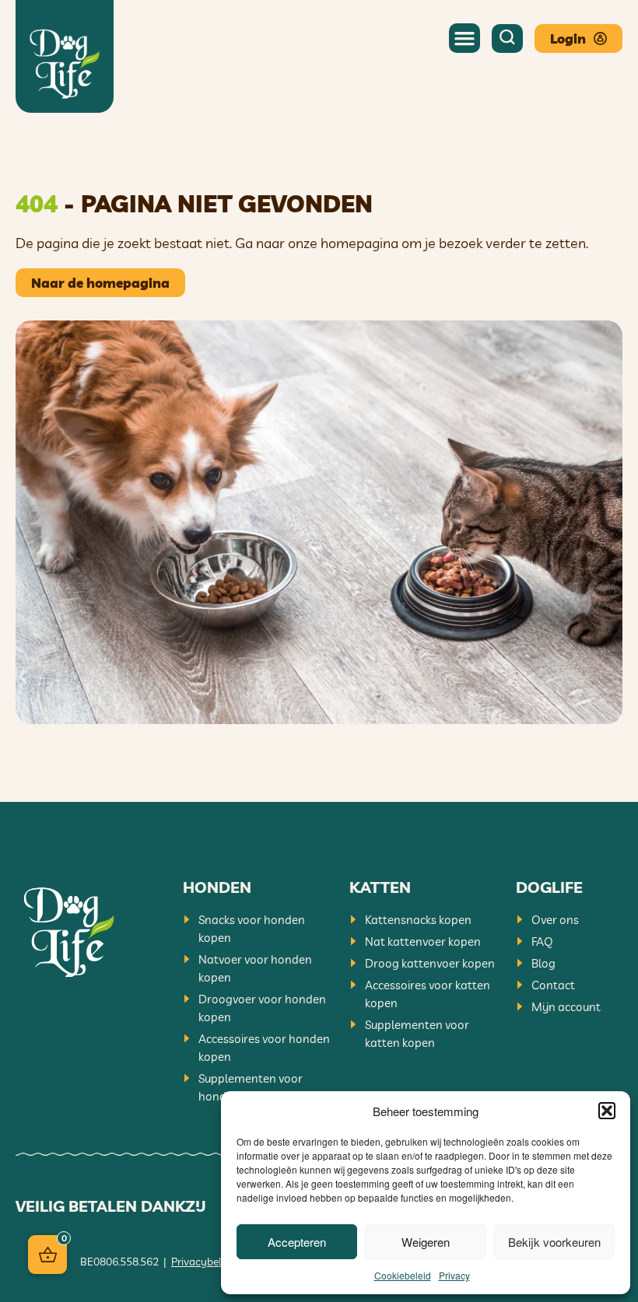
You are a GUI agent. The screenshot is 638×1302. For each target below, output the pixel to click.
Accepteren (297, 1242)
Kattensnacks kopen (418, 919)
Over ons (555, 919)
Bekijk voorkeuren (554, 1242)
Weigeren (425, 1242)
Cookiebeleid (402, 1275)
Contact (553, 985)
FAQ (542, 941)
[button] (607, 1110)
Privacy (454, 1275)
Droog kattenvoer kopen (430, 963)
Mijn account (566, 1006)
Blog (543, 963)
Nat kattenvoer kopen (423, 941)
